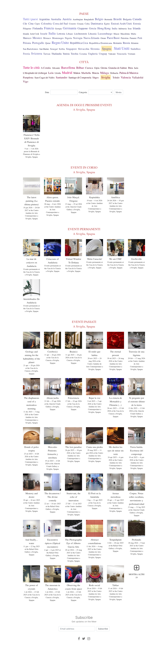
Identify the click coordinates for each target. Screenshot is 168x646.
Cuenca (89, 67)
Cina (30, 23)
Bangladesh (89, 19)
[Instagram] (88, 639)
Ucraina (83, 53)
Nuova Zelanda (91, 38)
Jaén (136, 67)
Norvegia (77, 38)
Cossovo (72, 23)
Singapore (71, 49)
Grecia (92, 28)
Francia (49, 28)
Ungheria (93, 53)
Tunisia (66, 53)
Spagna (106, 48)
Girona (104, 67)
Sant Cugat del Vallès (45, 77)
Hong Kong (104, 28)
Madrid (67, 72)
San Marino (44, 49)
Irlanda (136, 28)
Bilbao (80, 67)
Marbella (86, 73)
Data (47, 92)
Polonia (27, 43)
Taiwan (46, 53)
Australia (56, 19)
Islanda (26, 33)
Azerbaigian (78, 19)
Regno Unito (60, 42)
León (51, 73)
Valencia (126, 77)
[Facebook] (79, 639)
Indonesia (123, 28)
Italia (52, 33)
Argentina (44, 19)
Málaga (104, 73)
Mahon (76, 72)
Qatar (48, 42)
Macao (116, 33)
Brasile (117, 19)
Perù (140, 38)
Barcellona (68, 67)
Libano (69, 33)
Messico (37, 38)
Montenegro (58, 38)
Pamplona (28, 77)
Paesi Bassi (113, 38)
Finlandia (38, 28)
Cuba (87, 23)
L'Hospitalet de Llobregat (35, 72)
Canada (137, 19)
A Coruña (46, 67)
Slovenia (94, 49)
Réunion (134, 43)
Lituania (92, 33)
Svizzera (36, 53)
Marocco (27, 38)
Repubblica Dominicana (100, 42)
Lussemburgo (105, 33)
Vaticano (112, 53)
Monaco (47, 38)
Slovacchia (83, 48)
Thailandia (56, 53)
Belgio (99, 19)
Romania (117, 42)
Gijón (96, 67)
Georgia (58, 28)
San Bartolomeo (30, 48)
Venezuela (122, 53)
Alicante (56, 67)
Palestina (124, 38)
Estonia (137, 23)
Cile (25, 23)
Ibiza (130, 67)
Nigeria (68, 38)
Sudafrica (135, 48)
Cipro (37, 23)
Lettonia (61, 33)
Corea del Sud (60, 23)
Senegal (54, 48)
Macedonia (125, 33)
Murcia (95, 72)
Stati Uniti (121, 48)
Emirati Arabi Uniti (121, 23)
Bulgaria (127, 19)
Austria (67, 19)
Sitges (95, 77)
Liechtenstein (80, 33)
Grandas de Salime (117, 67)
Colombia (46, 23)
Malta (133, 33)
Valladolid (137, 77)
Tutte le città (31, 67)
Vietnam (131, 53)
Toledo (116, 77)
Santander (61, 77)
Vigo (25, 81)
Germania (69, 28)
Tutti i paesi (30, 19)
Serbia (62, 48)
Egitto (107, 23)
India (114, 28)
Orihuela (114, 72)
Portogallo (38, 43)
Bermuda (108, 19)
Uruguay (103, 53)
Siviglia (105, 77)
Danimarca (97, 23)
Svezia (26, 53)
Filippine (27, 28)
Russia (126, 43)
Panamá (133, 38)
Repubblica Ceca (79, 43)
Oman (103, 38)
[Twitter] (83, 639)
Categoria (83, 92)
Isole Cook (34, 33)
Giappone (82, 28)
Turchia (74, 53)
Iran (130, 28)
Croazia (80, 23)
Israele (43, 33)
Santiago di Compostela (80, 77)
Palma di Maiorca (128, 73)
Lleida (58, 72)
